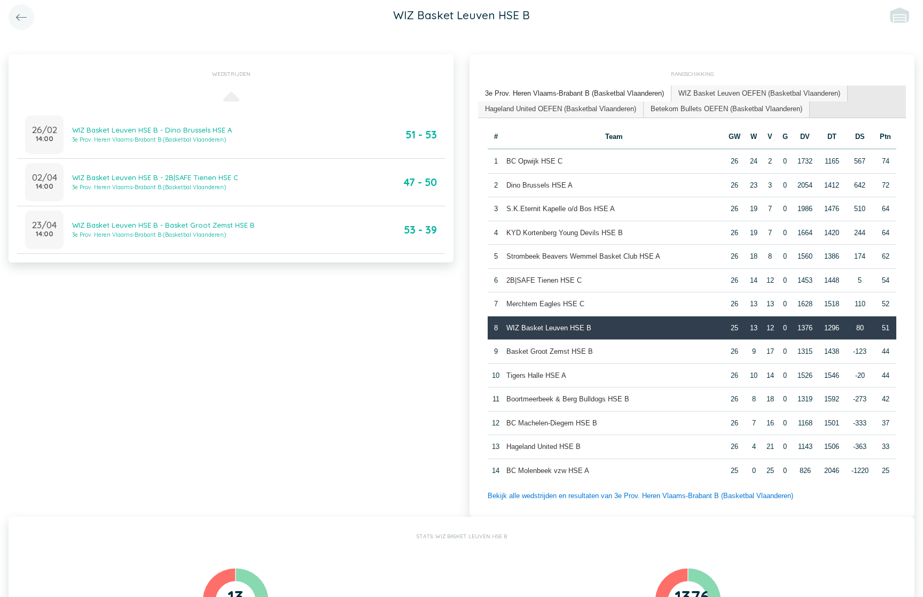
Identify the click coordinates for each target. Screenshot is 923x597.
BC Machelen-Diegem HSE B (551, 423)
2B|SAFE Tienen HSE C (544, 280)
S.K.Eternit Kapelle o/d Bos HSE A (560, 209)
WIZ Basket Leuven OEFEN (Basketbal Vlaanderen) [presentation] (759, 93)
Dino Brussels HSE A (539, 185)
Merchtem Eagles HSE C (545, 304)
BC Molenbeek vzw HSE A (547, 471)
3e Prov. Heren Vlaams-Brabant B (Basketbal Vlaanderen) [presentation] (574, 93)
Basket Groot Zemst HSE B (549, 351)
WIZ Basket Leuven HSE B (548, 328)
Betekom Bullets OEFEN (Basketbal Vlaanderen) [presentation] (726, 109)
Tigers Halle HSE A (536, 375)
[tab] (574, 94)
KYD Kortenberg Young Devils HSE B (564, 233)
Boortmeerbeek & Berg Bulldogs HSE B (567, 399)
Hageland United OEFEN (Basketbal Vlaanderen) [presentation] (560, 109)
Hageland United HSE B (543, 447)
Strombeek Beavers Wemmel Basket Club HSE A (583, 256)
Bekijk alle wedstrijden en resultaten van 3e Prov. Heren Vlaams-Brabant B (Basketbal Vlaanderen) (640, 496)
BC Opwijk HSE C (534, 161)
